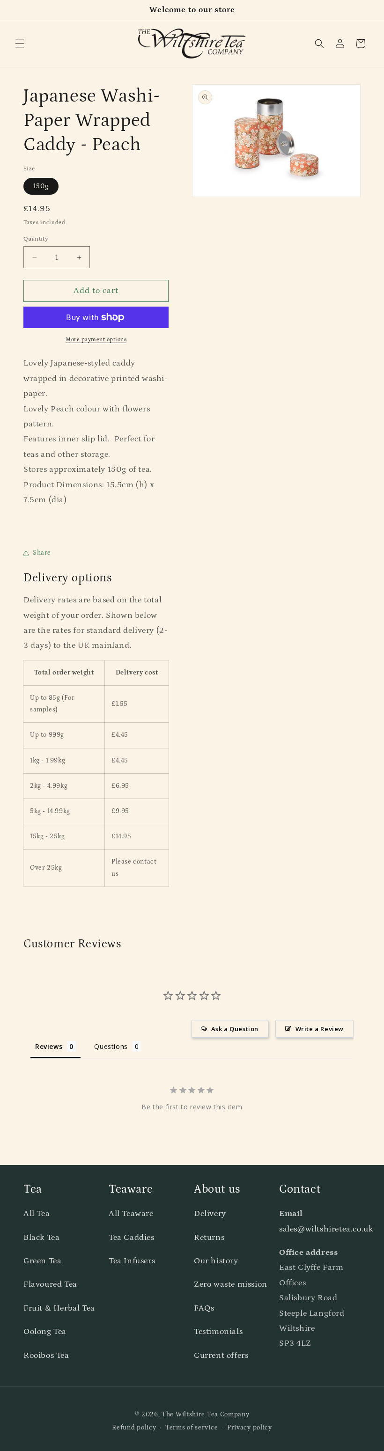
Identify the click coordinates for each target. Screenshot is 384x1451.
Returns (209, 1237)
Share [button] (42, 553)
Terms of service (191, 1427)
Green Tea (42, 1261)
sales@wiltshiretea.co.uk (326, 1229)
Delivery (210, 1213)
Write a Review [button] (319, 1029)
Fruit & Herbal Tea (59, 1308)
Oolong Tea (44, 1331)
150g (41, 186)
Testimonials (218, 1331)
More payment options (96, 340)
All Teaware (131, 1213)
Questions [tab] (110, 1046)
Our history (216, 1261)
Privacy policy (249, 1427)
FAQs (204, 1308)
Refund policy (134, 1427)
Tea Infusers (132, 1261)
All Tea (36, 1213)
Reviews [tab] (48, 1046)
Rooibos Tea (46, 1355)
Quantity (35, 238)
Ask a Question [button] (234, 1029)
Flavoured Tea (50, 1284)
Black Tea (41, 1237)
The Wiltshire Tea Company (206, 1414)
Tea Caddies (132, 1237)
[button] (19, 43)
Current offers (221, 1355)
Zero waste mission (230, 1284)
